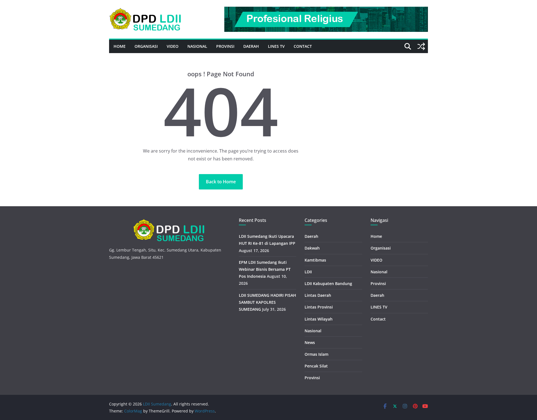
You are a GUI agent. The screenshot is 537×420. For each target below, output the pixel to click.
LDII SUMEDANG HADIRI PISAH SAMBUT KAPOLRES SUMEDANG (267, 302)
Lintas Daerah (318, 295)
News (310, 342)
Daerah (251, 46)
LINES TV (276, 46)
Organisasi (146, 46)
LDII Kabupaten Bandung (328, 283)
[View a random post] (421, 46)
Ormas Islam (316, 354)
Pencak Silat (316, 366)
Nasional (197, 46)
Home (120, 46)
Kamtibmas (315, 260)
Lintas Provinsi (319, 307)
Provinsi (225, 46)
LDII (308, 271)
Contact (303, 46)
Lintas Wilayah (319, 319)
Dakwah (312, 248)
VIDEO (172, 46)
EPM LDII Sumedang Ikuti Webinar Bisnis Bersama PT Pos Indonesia (265, 269)
